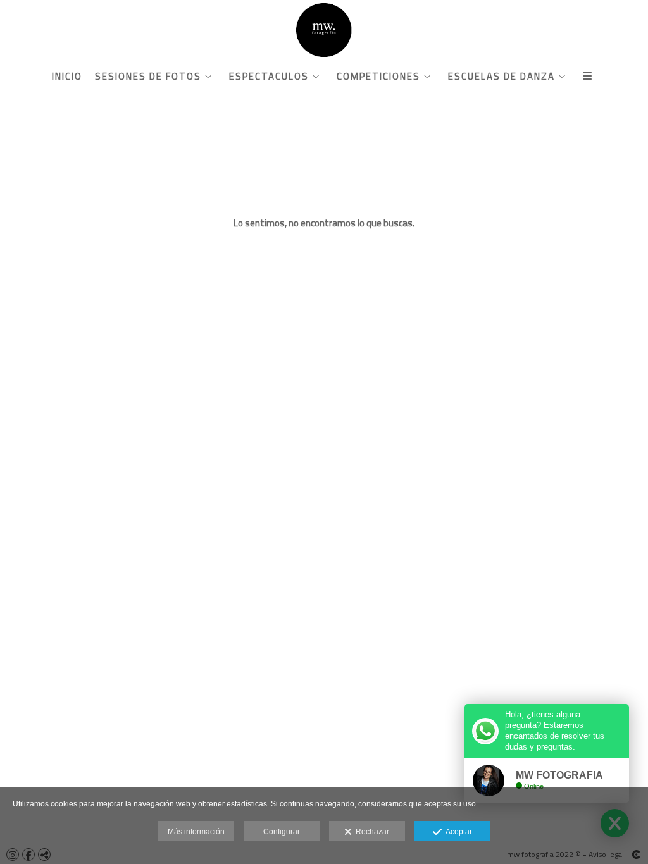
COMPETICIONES (378, 76)
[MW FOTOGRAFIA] (324, 30)
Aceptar (457, 831)
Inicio (67, 76)
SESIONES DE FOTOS (148, 76)
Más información (196, 831)
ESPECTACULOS (269, 76)
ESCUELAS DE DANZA (501, 76)
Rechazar (370, 831)
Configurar (281, 831)
